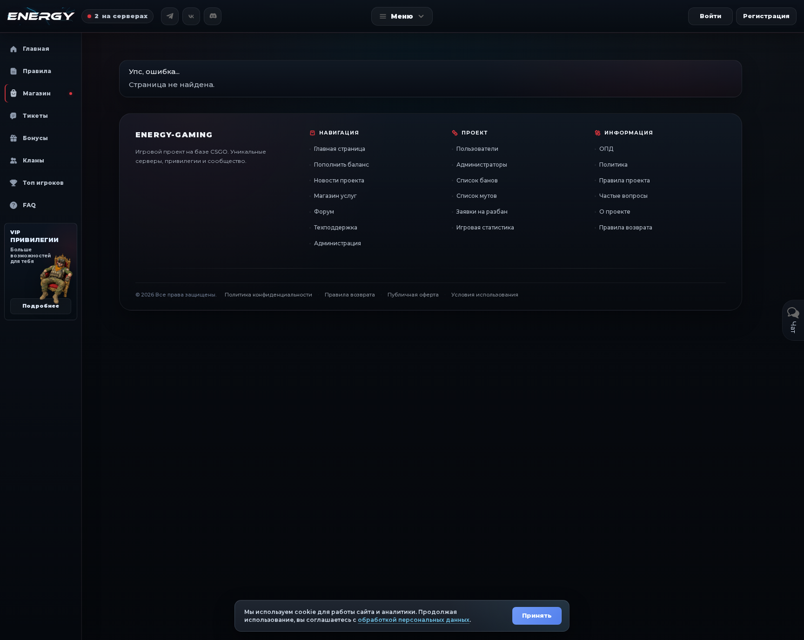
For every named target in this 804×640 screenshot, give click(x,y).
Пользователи (477, 148)
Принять (537, 615)
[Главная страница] (41, 16)
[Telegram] (170, 16)
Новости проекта (339, 180)
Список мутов (476, 195)
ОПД (606, 148)
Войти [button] (710, 16)
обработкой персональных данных (413, 619)
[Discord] (212, 16)
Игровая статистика (485, 227)
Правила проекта (624, 180)
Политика (613, 164)
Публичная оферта (413, 294)
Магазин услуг (335, 195)
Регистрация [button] (766, 16)
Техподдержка (335, 227)
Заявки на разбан (482, 211)
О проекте (614, 211)
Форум (324, 211)
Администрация (337, 243)
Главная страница (339, 148)
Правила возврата (625, 227)
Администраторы (481, 164)
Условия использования (484, 294)
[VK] (191, 16)
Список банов (477, 180)
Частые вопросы (623, 195)
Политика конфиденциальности (268, 294)
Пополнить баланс (341, 164)
